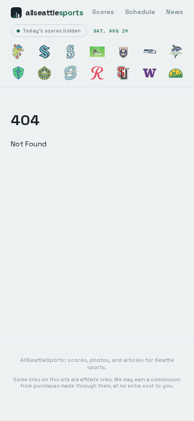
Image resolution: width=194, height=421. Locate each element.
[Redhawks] (123, 72)
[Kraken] (44, 51)
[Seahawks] (149, 51)
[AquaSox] (18, 51)
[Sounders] (18, 72)
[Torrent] (70, 72)
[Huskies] (149, 72)
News (174, 12)
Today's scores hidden (52, 31)
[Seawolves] (175, 51)
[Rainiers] (97, 72)
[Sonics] (175, 72)
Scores (103, 12)
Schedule (140, 12)
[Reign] (123, 51)
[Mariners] (70, 51)
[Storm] (44, 72)
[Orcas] (97, 51)
